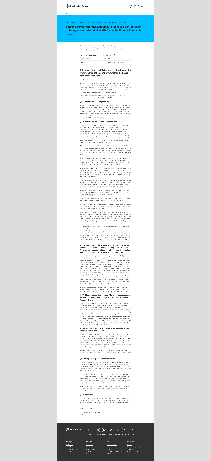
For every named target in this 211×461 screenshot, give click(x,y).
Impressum (89, 445)
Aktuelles (76, 14)
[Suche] (138, 5)
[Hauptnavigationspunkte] (142, 5)
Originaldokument (108, 55)
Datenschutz (90, 447)
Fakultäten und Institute (134, 447)
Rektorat (129, 445)
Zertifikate (89, 451)
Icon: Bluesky (104, 430)
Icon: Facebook (90, 430)
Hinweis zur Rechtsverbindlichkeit (113, 62)
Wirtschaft (69, 451)
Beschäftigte (69, 447)
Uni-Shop (109, 453)
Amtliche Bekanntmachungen (86, 14)
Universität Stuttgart (66, 13)
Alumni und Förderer (72, 449)
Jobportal (109, 449)
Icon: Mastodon (111, 430)
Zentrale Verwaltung (133, 451)
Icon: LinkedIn (124, 430)
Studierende (69, 445)
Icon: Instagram (97, 430)
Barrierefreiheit (90, 449)
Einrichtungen (131, 449)
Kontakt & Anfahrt (112, 445)
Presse (109, 447)
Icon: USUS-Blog (131, 430)
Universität (70, 14)
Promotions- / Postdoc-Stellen (115, 451)
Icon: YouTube (117, 430)
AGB (87, 453)
